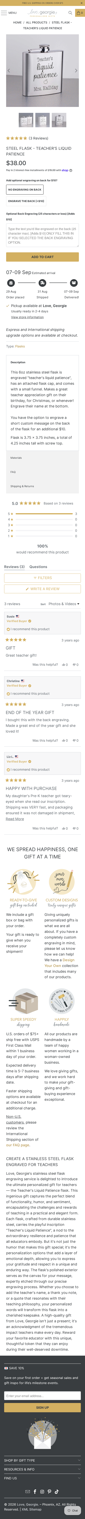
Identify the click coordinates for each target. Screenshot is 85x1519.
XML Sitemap (32, 1509)
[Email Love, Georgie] (28, 1492)
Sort (43, 604)
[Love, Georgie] (42, 13)
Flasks (20, 346)
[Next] (76, 70)
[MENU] (2, 13)
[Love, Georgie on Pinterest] (50, 1492)
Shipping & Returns (22, 486)
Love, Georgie (27, 1504)
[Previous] (9, 70)
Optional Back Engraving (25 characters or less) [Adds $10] (40, 216)
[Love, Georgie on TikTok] (57, 1492)
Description (18, 362)
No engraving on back (24, 189)
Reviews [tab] (14, 567)
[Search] (70, 13)
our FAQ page (17, 1145)
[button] (27, 138)
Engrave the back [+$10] (26, 201)
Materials (16, 457)
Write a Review (53, 590)
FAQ (13, 472)
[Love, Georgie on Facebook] (35, 1492)
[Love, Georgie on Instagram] (42, 1492)
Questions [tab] (38, 567)
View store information (27, 317)
